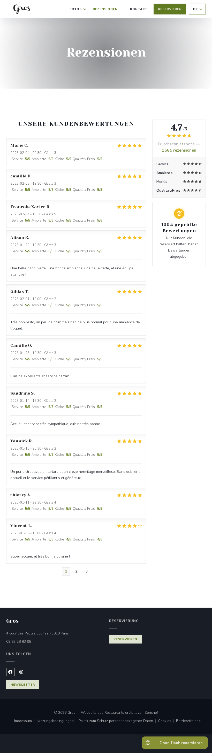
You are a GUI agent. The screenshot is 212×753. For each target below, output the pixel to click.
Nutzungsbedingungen (58, 721)
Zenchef (151, 712)
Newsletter (23, 685)
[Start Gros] (21, 9)
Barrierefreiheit (188, 721)
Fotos (76, 9)
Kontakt (139, 9)
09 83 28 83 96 (18, 641)
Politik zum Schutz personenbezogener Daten (118, 721)
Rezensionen (105, 9)
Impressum (25, 721)
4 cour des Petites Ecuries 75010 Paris (54, 633)
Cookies (167, 721)
